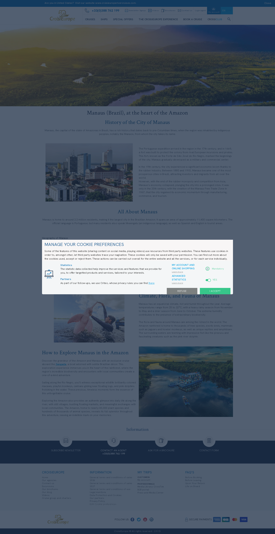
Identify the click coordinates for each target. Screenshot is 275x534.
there (151, 283)
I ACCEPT (215, 291)
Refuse (182, 291)
